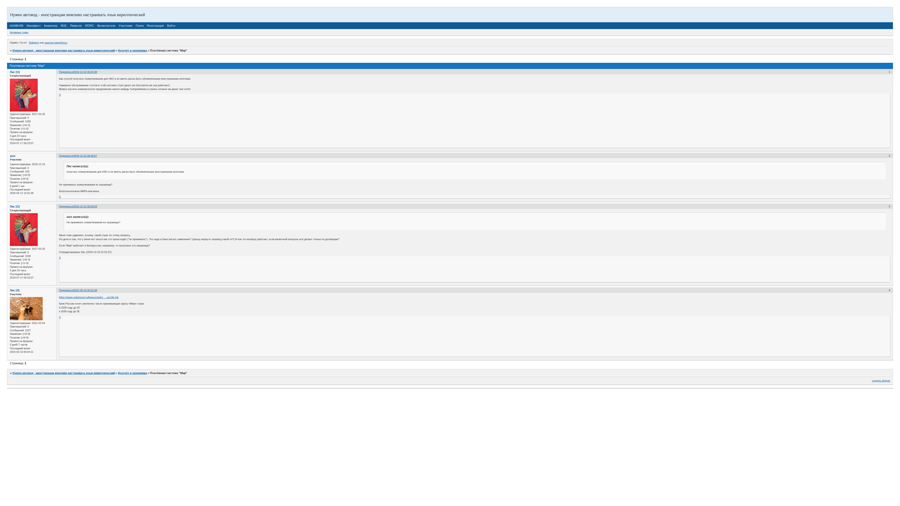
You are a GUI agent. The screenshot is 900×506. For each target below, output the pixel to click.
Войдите (34, 42)
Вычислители (106, 25)
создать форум (881, 380)
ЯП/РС (89, 25)
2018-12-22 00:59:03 (85, 206)
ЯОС (64, 25)
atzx (12, 156)
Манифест (34, 25)
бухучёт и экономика (132, 50)
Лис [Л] (14, 290)
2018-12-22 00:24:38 (85, 72)
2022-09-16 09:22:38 (85, 290)
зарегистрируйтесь (56, 42)
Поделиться (66, 72)
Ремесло (76, 25)
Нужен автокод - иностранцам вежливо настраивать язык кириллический (63, 50)
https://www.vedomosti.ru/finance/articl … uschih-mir (89, 297)
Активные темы (19, 32)
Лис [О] (15, 72)
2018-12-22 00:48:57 (85, 155)
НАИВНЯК (16, 25)
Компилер (50, 25)
